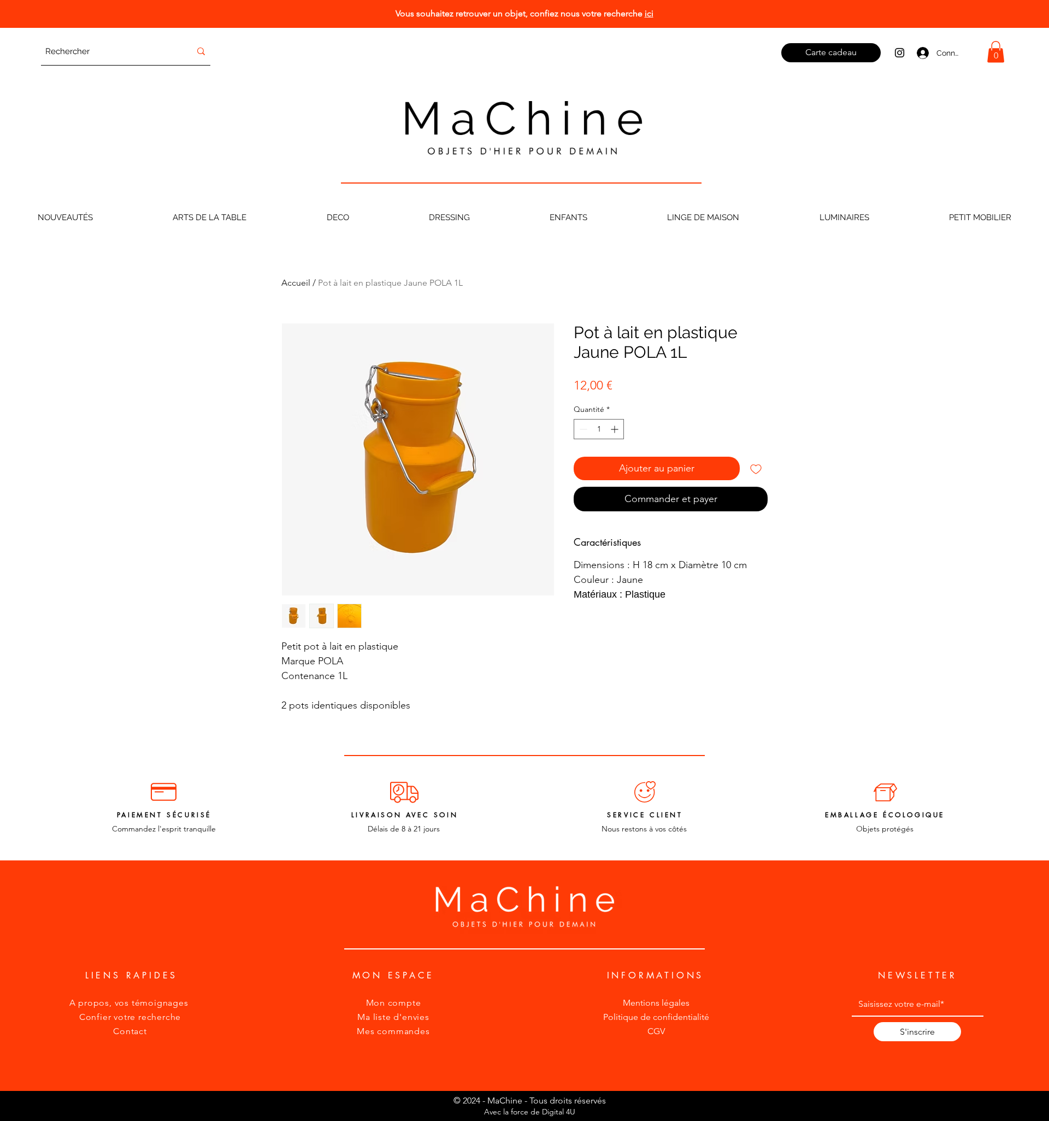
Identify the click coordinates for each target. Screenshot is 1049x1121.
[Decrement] (582, 429)
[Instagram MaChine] (899, 52)
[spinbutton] (599, 429)
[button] (996, 51)
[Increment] (615, 429)
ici (649, 13)
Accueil (295, 283)
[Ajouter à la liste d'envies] (756, 468)
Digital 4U (558, 1112)
